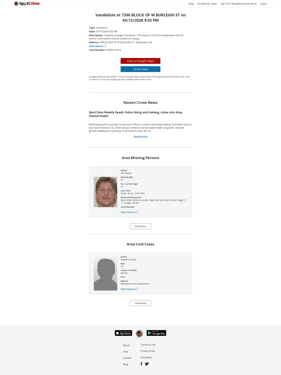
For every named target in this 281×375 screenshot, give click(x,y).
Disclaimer (146, 357)
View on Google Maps (140, 61)
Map (191, 3)
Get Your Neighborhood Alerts (238, 3)
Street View (140, 69)
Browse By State (207, 3)
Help (125, 351)
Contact (127, 357)
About (126, 345)
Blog (125, 364)
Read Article (141, 136)
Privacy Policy (147, 351)
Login (263, 3)
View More (140, 226)
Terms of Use (147, 344)
